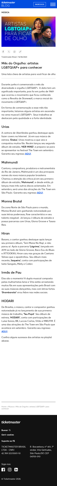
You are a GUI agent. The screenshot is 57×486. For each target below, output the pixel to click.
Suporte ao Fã (8, 441)
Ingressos (39, 4)
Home (3, 407)
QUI (28, 153)
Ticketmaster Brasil (9, 57)
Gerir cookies (7, 434)
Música (11, 407)
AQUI (40, 192)
